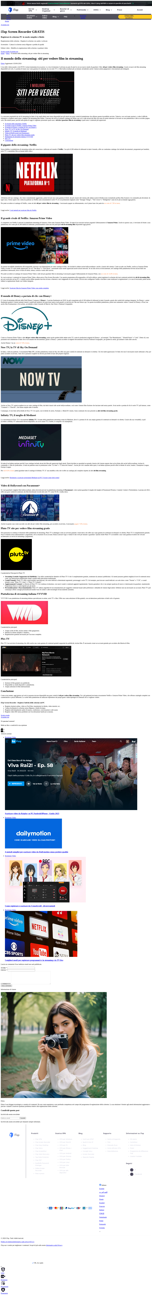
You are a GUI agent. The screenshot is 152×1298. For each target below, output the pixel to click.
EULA (32, 1242)
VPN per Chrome (65, 1156)
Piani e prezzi (39, 1173)
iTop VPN (38, 1139)
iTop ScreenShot (40, 1151)
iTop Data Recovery (42, 1154)
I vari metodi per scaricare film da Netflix (23, 210)
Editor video (44, 17)
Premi (132, 1148)
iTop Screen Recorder (42, 1142)
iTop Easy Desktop (41, 1145)
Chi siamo (133, 1139)
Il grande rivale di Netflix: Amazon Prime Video (20, 125)
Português (102, 1224)
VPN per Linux (64, 1162)
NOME (4, 968)
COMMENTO (6, 984)
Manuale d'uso (112, 1145)
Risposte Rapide (88, 1157)
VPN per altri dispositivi (63, 1172)
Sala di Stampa (135, 1145)
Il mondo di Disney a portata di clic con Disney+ (21, 127)
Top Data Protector (42, 1157)
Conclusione (9, 140)
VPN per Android (65, 1153)
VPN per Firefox (65, 1159)
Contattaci (133, 1142)
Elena (3, 63)
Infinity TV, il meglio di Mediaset (16, 131)
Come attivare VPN (114, 1148)
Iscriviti (23, 1118)
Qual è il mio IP (88, 1142)
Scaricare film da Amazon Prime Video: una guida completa (29, 288)
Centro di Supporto (113, 1139)
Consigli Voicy (87, 1151)
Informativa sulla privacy (22, 1242)
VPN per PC (63, 1145)
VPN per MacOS (65, 1142)
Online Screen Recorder (40, 1169)
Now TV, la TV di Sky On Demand (17, 129)
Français (102, 1206)
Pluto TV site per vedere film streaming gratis (20, 135)
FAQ (65, 17)
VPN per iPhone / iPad (65, 1149)
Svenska (102, 1228)
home (2, 53)
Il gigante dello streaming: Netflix (16, 124)
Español (102, 1203)
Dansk (101, 1199)
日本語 (101, 1213)
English (101, 1189)
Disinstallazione (112, 1151)
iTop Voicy (38, 1148)
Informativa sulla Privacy (54, 1245)
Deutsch (102, 1196)
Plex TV (8, 138)
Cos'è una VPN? (88, 1139)
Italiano (101, 1210)
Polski (101, 1221)
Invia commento (6, 986)
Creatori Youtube (136, 1156)
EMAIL (4, 970)
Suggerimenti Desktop (90, 1148)
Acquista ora (5, 25)
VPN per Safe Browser (64, 1166)
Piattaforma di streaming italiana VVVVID (19, 137)
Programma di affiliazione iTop (139, 1152)
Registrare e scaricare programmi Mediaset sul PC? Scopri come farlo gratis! (34, 478)
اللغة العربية (103, 1192)
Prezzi (119, 10)
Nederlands (103, 1217)
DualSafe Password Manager (42, 1164)
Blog (54, 17)
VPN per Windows (65, 1139)
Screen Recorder (88, 1154)
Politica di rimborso (7, 1242)
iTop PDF (38, 1160)
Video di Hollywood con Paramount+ (17, 133)
